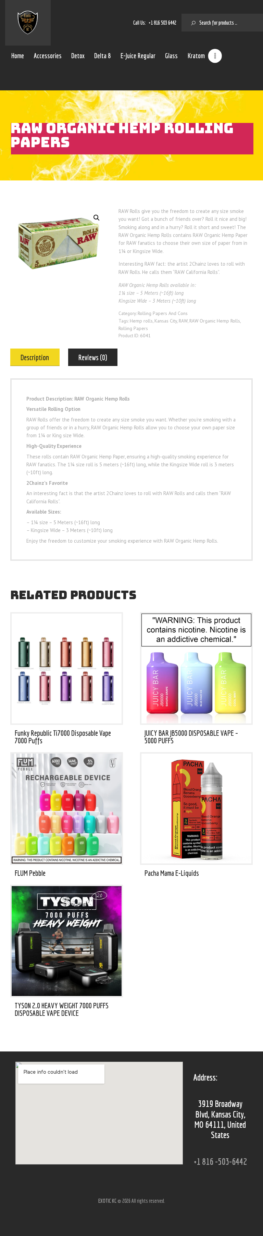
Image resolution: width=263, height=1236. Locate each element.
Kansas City (165, 321)
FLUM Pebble (30, 873)
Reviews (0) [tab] (92, 357)
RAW (183, 321)
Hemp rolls (141, 321)
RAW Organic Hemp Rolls (214, 321)
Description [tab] (35, 357)
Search (190, 22)
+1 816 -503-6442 (220, 1161)
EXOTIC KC (107, 1201)
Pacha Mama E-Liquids (172, 873)
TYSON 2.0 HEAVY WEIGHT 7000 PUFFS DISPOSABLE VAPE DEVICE (62, 1009)
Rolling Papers (133, 328)
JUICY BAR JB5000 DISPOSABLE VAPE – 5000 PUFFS (191, 736)
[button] (96, 218)
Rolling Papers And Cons (163, 313)
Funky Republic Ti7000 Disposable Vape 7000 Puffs (63, 736)
